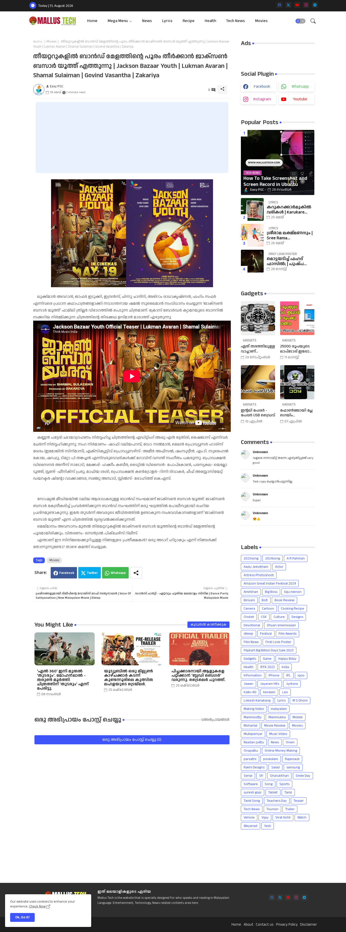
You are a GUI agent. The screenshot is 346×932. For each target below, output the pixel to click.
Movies (261, 21)
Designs (297, 616)
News (147, 21)
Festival (266, 633)
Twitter (92, 573)
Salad (275, 767)
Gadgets (250, 658)
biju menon (292, 591)
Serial (248, 775)
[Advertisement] (132, 137)
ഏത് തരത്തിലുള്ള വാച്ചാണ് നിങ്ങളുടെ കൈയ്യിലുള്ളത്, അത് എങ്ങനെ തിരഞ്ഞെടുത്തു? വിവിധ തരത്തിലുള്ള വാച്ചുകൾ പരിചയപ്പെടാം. (258, 349)
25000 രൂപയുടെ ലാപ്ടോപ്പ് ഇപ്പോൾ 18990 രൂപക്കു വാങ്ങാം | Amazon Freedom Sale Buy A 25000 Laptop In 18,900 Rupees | (296, 349)
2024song (272, 558)
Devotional (252, 625)
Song (269, 784)
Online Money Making (281, 750)
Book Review (284, 600)
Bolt (265, 600)
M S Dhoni (300, 700)
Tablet (273, 792)
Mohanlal (250, 725)
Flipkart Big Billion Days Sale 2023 (269, 650)
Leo (285, 692)
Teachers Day (277, 800)
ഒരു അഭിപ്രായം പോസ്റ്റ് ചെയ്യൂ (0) (131, 739)
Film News (251, 642)
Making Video (254, 708)
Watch (301, 817)
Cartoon (268, 608)
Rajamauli (292, 759)
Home (92, 21)
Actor (279, 566)
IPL (288, 675)
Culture (279, 616)
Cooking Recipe (292, 608)
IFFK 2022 (267, 667)
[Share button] (136, 572)
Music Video (278, 733)
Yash (267, 825)
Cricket (249, 616)
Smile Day (303, 775)
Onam (290, 742)
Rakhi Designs (254, 767)
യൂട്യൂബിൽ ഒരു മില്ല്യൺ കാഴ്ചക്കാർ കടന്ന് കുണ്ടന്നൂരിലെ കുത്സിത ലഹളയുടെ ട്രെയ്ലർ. (128, 677)
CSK (264, 616)
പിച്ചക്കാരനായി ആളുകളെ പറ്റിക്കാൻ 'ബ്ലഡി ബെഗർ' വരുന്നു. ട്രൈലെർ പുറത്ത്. (198, 675)
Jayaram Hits (269, 683)
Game (267, 658)
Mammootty (253, 717)
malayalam (279, 708)
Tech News (235, 21)
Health (210, 21)
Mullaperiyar (253, 733)
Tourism (272, 809)
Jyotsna (292, 683)
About (248, 924)
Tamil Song (252, 800)
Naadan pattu (254, 742)
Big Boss (271, 591)
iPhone (273, 675)
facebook (262, 86)
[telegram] (315, 5)
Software (251, 784)
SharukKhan (279, 775)
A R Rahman (296, 558)
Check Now (37, 906)
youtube (300, 99)
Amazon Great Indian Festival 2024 (270, 583)
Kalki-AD (250, 692)
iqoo (301, 675)
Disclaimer (308, 924)
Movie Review (274, 725)
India (285, 667)
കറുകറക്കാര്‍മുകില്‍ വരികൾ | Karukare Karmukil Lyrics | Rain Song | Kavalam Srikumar (289, 210)
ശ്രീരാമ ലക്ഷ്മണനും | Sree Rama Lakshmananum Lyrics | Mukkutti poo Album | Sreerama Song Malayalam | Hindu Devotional (290, 235)
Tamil (288, 792)
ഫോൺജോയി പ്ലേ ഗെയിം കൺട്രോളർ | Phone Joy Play (296, 413)
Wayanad (250, 825)
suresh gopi (252, 792)
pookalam (270, 759)
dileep (248, 633)
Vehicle (249, 817)
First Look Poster (278, 642)
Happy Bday (287, 658)
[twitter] (288, 5)
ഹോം (37, 41)
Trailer (290, 809)
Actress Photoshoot (259, 575)
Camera (249, 608)
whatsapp (300, 86)
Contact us (265, 924)
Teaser (299, 800)
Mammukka (277, 717)
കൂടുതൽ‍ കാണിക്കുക (208, 624)
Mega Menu (118, 21)
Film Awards (287, 633)
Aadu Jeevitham (256, 566)
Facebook (66, 573)
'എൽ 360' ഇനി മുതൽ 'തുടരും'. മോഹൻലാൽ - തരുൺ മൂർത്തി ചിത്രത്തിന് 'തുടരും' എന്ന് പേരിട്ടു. (63, 680)
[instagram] (306, 5)
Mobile (298, 717)
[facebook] (279, 5)
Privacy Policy (287, 924)
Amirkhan (251, 591)
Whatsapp (118, 573)
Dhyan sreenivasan (281, 625)
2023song (251, 558)
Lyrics (167, 21)
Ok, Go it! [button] (22, 917)
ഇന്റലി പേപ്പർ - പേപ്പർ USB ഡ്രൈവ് (258, 413)
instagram (262, 99)
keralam (269, 692)
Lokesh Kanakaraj (257, 700)
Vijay (264, 817)
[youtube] (297, 5)
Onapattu (251, 750)
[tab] (92, 20)
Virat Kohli (283, 817)
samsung (293, 767)
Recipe (189, 21)
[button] (300, 21)
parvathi (250, 759)
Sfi (261, 775)
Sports (284, 784)
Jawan (248, 683)
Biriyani (249, 600)
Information (253, 675)
